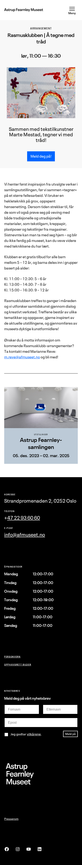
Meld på (70, 734)
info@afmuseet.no (24, 535)
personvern (12, 656)
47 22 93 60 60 (23, 518)
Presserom (11, 819)
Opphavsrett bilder (17, 664)
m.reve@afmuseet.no (22, 357)
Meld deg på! (41, 156)
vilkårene (34, 734)
